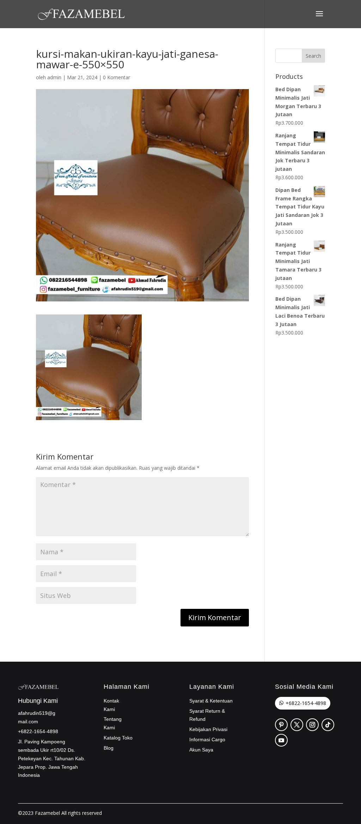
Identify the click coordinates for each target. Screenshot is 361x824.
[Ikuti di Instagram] (312, 724)
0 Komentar (116, 77)
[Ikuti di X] (296, 724)
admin (54, 77)
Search (313, 55)
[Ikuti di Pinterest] (281, 724)
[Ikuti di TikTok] (328, 724)
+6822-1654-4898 (306, 703)
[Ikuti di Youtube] (281, 740)
